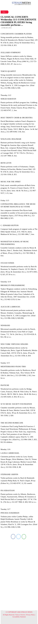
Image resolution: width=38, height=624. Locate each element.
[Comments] (24, 536)
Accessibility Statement (19, 617)
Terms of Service (20, 615)
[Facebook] (13, 536)
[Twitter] (18, 536)
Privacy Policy (30, 615)
